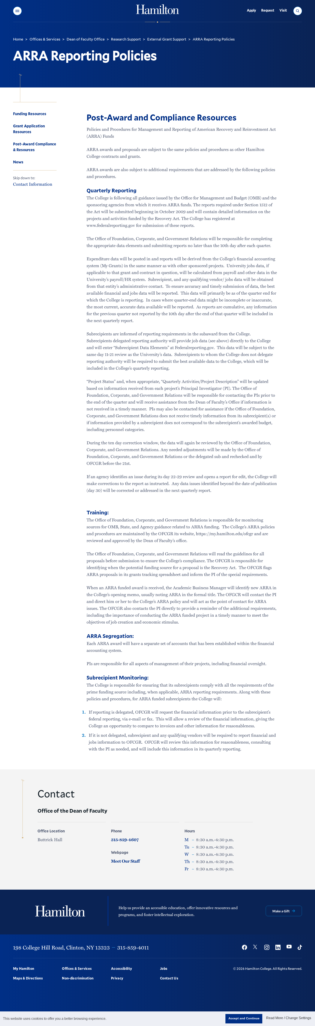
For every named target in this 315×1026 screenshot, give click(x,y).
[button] (17, 11)
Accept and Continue (244, 1018)
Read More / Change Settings (288, 1018)
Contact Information (32, 184)
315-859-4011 (133, 947)
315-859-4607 (125, 839)
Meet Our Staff (125, 861)
